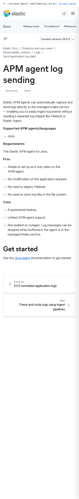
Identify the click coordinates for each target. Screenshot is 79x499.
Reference (70, 26)
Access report (67, 3)
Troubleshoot (51, 26)
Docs (7, 26)
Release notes (31, 26)
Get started (20, 248)
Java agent (22, 258)
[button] (11, 91)
